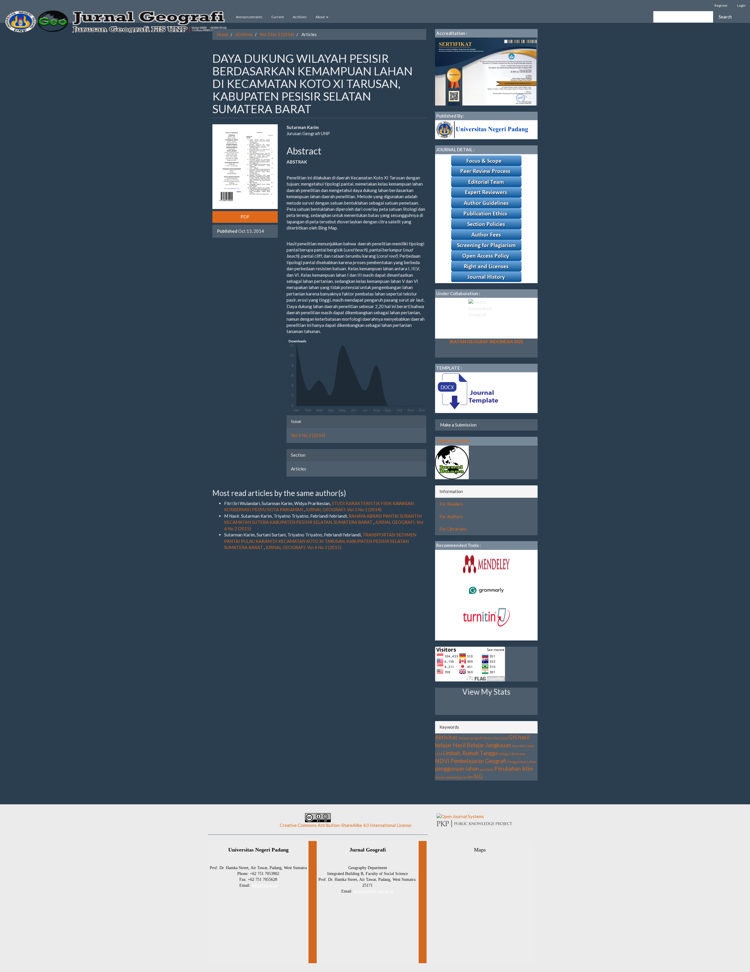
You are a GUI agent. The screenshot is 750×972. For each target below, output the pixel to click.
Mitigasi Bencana (512, 754)
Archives (300, 17)
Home (222, 34)
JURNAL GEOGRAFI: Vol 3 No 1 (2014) (343, 509)
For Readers (451, 504)
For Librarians (453, 528)
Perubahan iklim (514, 768)
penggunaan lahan (457, 768)
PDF (245, 216)
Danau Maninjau (495, 738)
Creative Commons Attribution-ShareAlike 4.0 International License (345, 825)
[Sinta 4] (485, 71)
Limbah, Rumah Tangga (470, 753)
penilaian (487, 769)
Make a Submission (458, 424)
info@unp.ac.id (264, 885)
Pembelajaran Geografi (478, 760)
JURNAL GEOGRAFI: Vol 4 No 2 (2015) (303, 547)
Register (721, 5)
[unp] (483, 129)
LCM (438, 754)
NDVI (442, 760)
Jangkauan (498, 745)
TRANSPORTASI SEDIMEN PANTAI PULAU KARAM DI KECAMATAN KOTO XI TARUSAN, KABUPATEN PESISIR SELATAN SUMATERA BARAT (320, 541)
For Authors (451, 516)
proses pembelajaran (451, 777)
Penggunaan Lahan (521, 762)
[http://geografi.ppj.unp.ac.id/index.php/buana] (452, 461)
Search (725, 16)
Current (277, 17)
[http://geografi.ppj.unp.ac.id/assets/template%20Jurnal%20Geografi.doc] (467, 392)
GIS (512, 737)
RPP (470, 777)
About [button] (320, 17)
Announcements (249, 17)
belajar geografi (470, 738)
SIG (478, 776)
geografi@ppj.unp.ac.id (373, 891)
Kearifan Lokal (523, 746)
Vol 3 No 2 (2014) (277, 34)
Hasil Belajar (468, 745)
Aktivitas (446, 737)
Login (741, 5)
